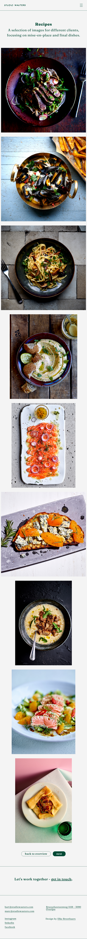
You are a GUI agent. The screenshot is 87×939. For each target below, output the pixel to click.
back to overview (36, 853)
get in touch (61, 879)
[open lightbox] (43, 90)
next (59, 853)
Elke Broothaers (67, 918)
